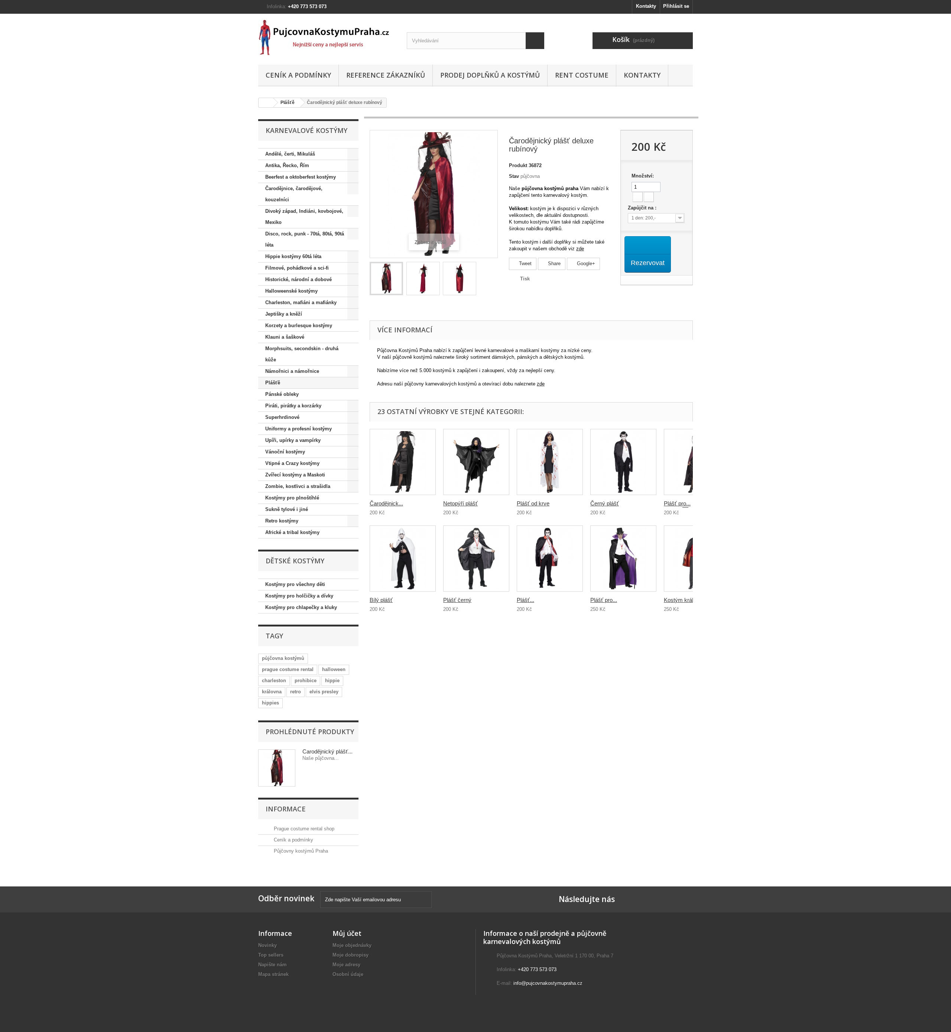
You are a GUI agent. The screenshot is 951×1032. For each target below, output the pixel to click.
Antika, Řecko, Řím (287, 165)
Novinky (267, 945)
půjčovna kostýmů (283, 658)
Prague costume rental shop (303, 828)
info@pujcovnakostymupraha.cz (547, 983)
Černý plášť (604, 503)
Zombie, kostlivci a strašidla (297, 486)
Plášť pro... (603, 600)
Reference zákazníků (385, 75)
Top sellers (270, 955)
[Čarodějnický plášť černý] (403, 462)
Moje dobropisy (350, 955)
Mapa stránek (273, 974)
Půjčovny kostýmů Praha (300, 851)
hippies (270, 703)
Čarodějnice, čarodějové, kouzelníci (293, 194)
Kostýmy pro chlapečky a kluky (301, 607)
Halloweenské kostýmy (291, 291)
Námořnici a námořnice (292, 371)
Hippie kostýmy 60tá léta (293, 256)
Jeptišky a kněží (283, 314)
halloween (333, 669)
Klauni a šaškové (284, 337)
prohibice (306, 680)
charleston (274, 680)
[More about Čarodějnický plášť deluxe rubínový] (276, 768)
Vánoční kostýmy (285, 452)
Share (553, 263)
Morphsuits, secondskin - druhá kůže (301, 354)
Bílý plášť (381, 600)
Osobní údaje (347, 974)
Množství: (643, 176)
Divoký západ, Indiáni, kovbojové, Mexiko (304, 216)
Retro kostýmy (281, 521)
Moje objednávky (351, 945)
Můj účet (346, 933)
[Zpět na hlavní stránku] (266, 102)
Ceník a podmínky (298, 75)
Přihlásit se (676, 6)
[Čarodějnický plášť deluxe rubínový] (386, 278)
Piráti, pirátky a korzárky (293, 405)
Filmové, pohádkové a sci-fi (297, 268)
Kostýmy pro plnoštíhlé (292, 498)
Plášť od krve (533, 503)
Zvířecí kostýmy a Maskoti (295, 475)
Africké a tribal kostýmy (292, 532)
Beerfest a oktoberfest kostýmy (300, 177)
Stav (514, 176)
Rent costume (581, 75)
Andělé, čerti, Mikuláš (290, 154)
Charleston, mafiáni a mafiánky (301, 302)
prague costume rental (288, 669)
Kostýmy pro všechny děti (295, 584)
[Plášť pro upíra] (623, 558)
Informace (286, 808)
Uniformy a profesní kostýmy (298, 429)
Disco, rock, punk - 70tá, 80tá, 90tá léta (304, 239)
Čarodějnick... (386, 503)
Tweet (524, 263)
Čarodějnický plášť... (327, 751)
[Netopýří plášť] (476, 462)
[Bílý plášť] (403, 558)
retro (295, 691)
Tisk (525, 278)
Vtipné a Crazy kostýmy (292, 463)
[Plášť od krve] (550, 462)
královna (272, 691)
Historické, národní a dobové (298, 279)
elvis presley (323, 691)
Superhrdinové (282, 417)
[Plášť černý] (476, 558)
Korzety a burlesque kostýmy (298, 325)
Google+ (585, 263)
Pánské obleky (282, 394)
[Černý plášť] (623, 462)
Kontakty (646, 6)
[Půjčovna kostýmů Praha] (327, 37)
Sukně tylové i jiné (286, 509)
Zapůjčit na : (643, 208)
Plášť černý (457, 600)
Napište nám (272, 964)
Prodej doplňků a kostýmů (490, 75)
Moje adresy (346, 964)
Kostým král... (681, 600)
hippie (332, 680)
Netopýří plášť (460, 503)
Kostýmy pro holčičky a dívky (299, 596)
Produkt (518, 165)
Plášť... (525, 600)
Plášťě (287, 102)
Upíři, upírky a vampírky (293, 440)
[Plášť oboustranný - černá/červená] (550, 558)
